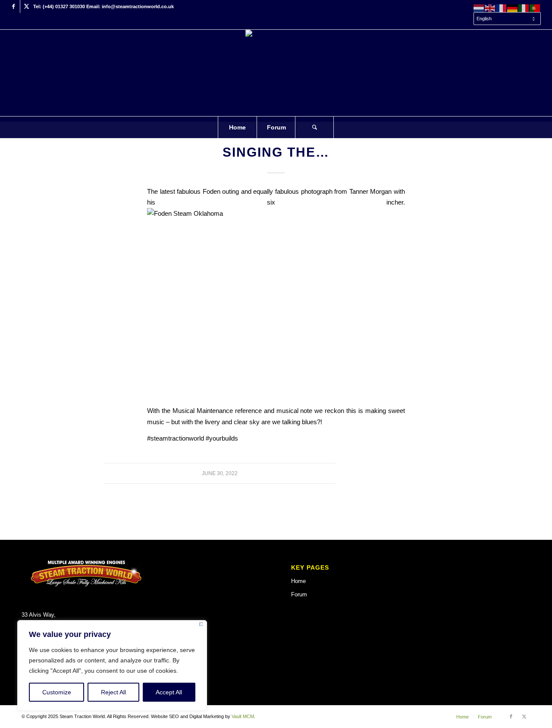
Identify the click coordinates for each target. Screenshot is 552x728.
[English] (490, 7)
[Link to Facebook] (13, 6)
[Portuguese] (535, 7)
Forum (299, 594)
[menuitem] (505, 19)
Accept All (169, 692)
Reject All (113, 692)
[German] (512, 7)
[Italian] (524, 7)
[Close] (201, 625)
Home (298, 581)
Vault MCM (243, 716)
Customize (56, 692)
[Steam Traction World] (276, 73)
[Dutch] (479, 7)
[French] (501, 7)
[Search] (314, 127)
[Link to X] (26, 6)
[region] (112, 665)
